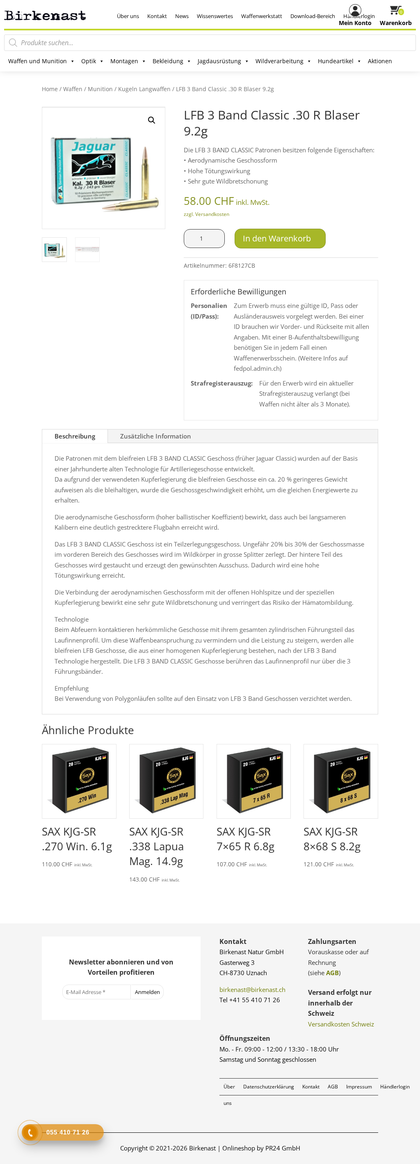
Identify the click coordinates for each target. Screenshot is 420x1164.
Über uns (128, 16)
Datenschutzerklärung (268, 1086)
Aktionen (380, 61)
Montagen (124, 61)
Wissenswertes (215, 16)
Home (50, 89)
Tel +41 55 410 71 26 (249, 1000)
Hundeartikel (336, 61)
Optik (88, 61)
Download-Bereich (312, 16)
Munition (100, 89)
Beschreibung (75, 436)
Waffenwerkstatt (261, 16)
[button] (151, 120)
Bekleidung (168, 61)
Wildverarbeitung (280, 61)
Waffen (72, 89)
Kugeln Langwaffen (144, 89)
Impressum (359, 1086)
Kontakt (157, 16)
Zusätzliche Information (155, 436)
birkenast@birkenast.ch (252, 989)
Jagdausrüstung (219, 61)
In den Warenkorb (277, 238)
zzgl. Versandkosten (206, 214)
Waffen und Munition (37, 61)
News (182, 16)
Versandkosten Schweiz (341, 1024)
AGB (332, 973)
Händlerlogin (395, 1086)
